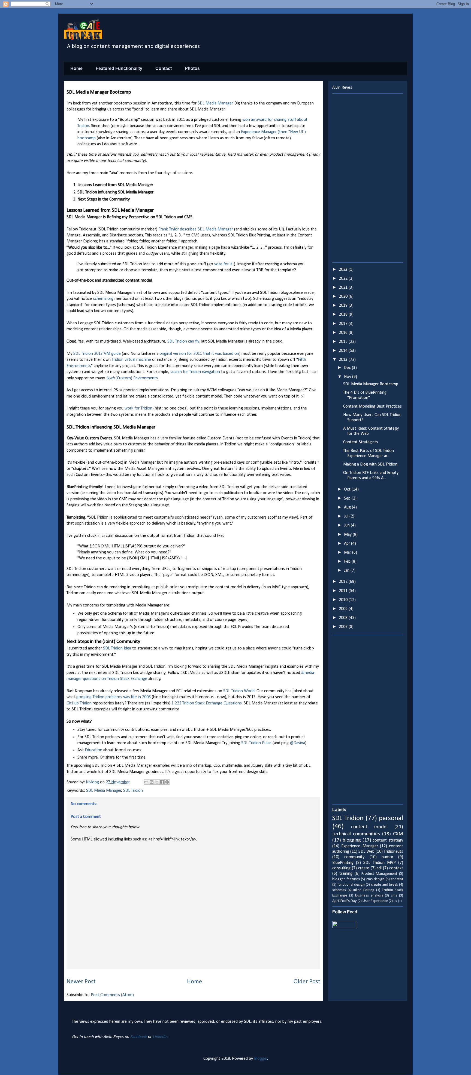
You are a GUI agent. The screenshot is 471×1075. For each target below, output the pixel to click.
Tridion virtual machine (131, 360)
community (354, 857)
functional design (351, 885)
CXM (398, 834)
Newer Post (81, 982)
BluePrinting (343, 863)
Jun (347, 525)
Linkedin (160, 1037)
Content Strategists (360, 442)
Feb (348, 561)
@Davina (297, 743)
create (363, 868)
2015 (344, 342)
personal (391, 818)
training (345, 873)
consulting (341, 868)
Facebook (138, 1037)
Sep (348, 498)
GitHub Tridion (79, 703)
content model (369, 827)
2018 (344, 314)
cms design (375, 879)
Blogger (260, 1058)
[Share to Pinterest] (167, 782)
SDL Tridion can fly (183, 341)
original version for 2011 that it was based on (199, 354)
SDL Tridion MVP (379, 863)
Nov (348, 377)
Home (76, 68)
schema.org (103, 299)
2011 (344, 591)
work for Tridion (138, 408)
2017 (344, 324)
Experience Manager (359, 846)
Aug (348, 507)
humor (387, 857)
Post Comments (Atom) (112, 995)
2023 (344, 269)
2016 (344, 333)
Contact (163, 68)
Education (93, 750)
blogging (352, 840)
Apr (347, 543)
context (396, 868)
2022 (344, 278)
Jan (347, 570)
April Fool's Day (344, 901)
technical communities (356, 834)
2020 (344, 296)
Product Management (379, 874)
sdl (379, 868)
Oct (348, 489)
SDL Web (366, 851)
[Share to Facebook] (162, 782)
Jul (346, 516)
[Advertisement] (367, 178)
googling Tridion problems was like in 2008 (113, 697)
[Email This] (146, 782)
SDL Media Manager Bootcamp (370, 384)
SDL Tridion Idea (117, 648)
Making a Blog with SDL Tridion (370, 464)
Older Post (307, 982)
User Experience (375, 901)
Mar (348, 552)
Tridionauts (393, 851)
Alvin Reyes (342, 87)
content (397, 879)
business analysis (369, 896)
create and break (384, 885)
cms (394, 896)
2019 (344, 305)
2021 (344, 287)
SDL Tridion (133, 790)
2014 (344, 351)
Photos (192, 68)
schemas (339, 890)
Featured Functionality (119, 68)
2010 (344, 600)
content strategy (388, 840)
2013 (344, 360)
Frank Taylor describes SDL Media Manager (196, 229)
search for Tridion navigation (195, 372)
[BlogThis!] (151, 782)
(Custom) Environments (132, 378)
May (348, 534)
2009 (344, 609)
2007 (344, 627)
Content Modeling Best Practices (372, 406)
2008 (344, 618)
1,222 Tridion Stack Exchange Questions (206, 703)
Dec (348, 368)
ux (395, 901)
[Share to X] (156, 782)
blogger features (346, 879)
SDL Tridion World (239, 691)
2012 (344, 582)
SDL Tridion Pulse (256, 743)
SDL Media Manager (215, 103)
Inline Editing (363, 890)
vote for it (223, 264)
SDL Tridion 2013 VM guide (97, 354)
